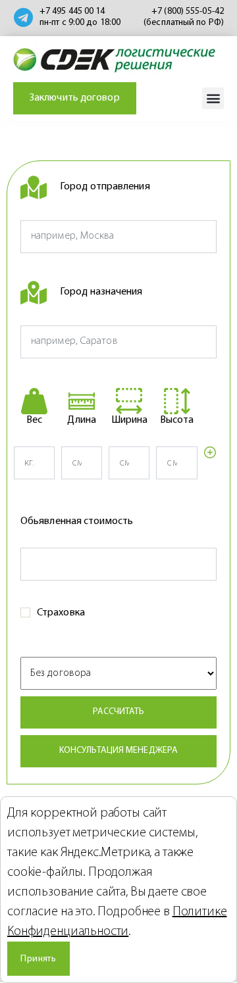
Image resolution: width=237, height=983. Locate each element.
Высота (177, 420)
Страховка (61, 613)
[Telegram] (23, 18)
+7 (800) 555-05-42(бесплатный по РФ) (184, 17)
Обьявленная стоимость (76, 521)
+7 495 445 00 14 (72, 11)
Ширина (129, 420)
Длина (81, 420)
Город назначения (101, 292)
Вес (34, 420)
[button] (213, 98)
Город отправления (105, 186)
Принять (38, 959)
